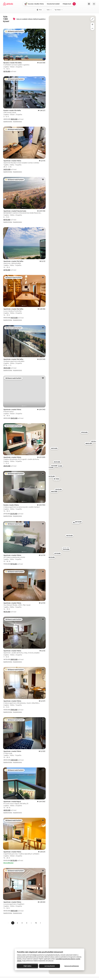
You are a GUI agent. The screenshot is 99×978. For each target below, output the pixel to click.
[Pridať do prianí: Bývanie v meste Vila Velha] (42, 31)
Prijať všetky (27, 966)
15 (36, 923)
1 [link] (12, 923)
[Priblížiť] (92, 24)
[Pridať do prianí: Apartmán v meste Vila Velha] (42, 229)
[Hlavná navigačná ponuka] (94, 4)
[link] (8, 922)
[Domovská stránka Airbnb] (8, 4)
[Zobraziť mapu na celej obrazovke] (92, 19)
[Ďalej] (40, 922)
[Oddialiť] (92, 28)
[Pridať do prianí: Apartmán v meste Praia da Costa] (42, 179)
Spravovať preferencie (71, 966)
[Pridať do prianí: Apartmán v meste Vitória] (42, 129)
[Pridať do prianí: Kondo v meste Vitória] (42, 473)
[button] (6, 71)
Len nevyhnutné (49, 966)
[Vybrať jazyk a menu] (89, 4)
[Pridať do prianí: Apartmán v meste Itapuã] (42, 770)
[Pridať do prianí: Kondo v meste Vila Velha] (42, 78)
